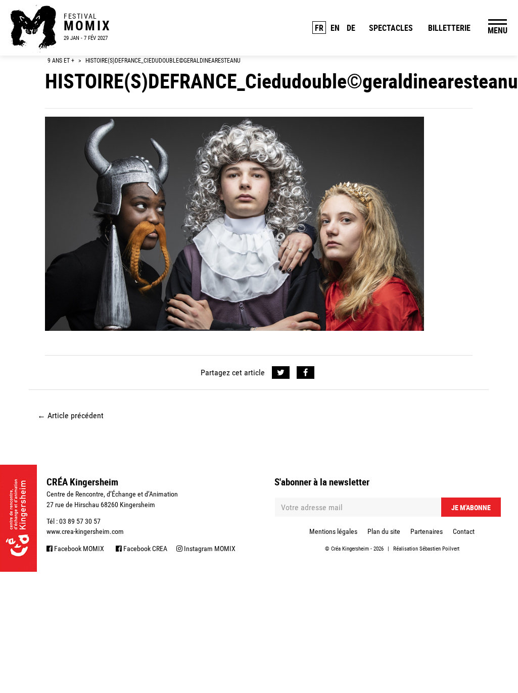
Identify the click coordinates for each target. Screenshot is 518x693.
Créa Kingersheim (350, 549)
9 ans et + (61, 60)
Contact (464, 531)
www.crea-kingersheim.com (85, 531)
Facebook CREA (144, 548)
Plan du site (383, 531)
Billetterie (449, 27)
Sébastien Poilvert (439, 549)
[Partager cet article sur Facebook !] (305, 372)
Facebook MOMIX (78, 548)
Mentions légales (333, 531)
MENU (497, 30)
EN (335, 27)
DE (351, 27)
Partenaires (426, 531)
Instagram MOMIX (209, 548)
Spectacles (391, 27)
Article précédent (70, 415)
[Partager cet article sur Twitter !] (281, 372)
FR (319, 27)
